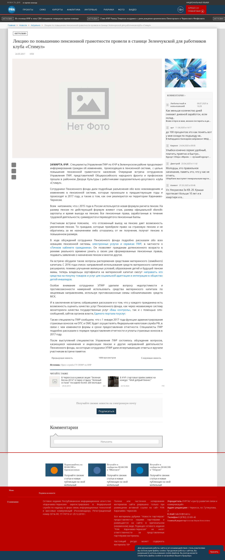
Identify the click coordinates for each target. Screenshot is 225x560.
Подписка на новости (47, 493)
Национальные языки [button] (197, 2)
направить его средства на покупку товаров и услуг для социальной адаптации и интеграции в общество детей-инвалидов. (106, 275)
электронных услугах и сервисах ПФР (116, 244)
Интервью (90, 9)
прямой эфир (194, 9)
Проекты (28, 9)
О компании (13, 502)
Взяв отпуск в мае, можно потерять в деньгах (189, 121)
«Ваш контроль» (120, 310)
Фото (121, 9)
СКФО (42, 9)
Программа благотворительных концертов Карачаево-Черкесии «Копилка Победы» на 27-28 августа (146, 18)
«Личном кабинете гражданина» (70, 247)
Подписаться (106, 411)
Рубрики (108, 9)
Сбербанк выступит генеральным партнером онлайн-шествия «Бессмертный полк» (189, 178)
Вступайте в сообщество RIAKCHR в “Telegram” (160, 467)
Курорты (57, 9)
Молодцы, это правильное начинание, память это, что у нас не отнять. (187, 171)
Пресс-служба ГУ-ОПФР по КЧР (76, 365)
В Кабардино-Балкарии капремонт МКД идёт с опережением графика (189, 139)
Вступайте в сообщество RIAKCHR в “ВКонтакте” (117, 467)
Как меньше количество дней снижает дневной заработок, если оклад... (186, 114)
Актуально (20, 34)
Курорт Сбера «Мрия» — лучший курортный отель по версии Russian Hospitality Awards (189, 157)
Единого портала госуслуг (109, 313)
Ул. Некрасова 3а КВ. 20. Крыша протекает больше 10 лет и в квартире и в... (184, 193)
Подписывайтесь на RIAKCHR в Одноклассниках (73, 467)
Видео (133, 9)
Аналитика (73, 9)
